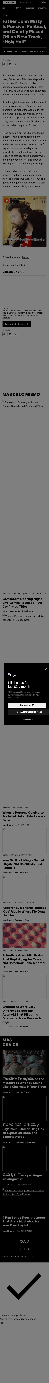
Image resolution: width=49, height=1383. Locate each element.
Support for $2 (27, 705)
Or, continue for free (27, 719)
